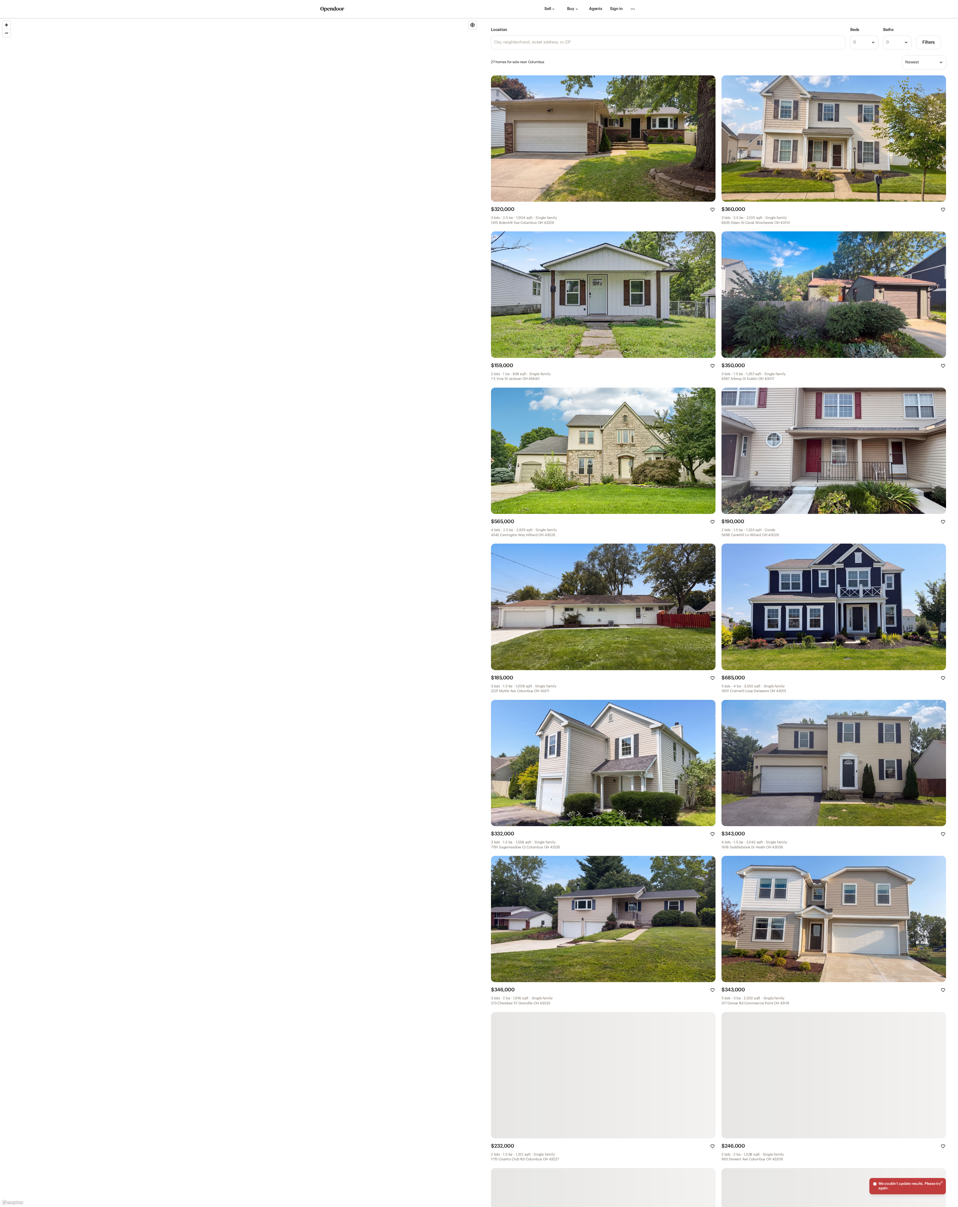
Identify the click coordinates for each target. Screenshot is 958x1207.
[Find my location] (473, 25)
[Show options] (873, 42)
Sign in (616, 9)
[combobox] (864, 42)
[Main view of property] (603, 138)
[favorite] (713, 210)
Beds (854, 30)
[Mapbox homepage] (12, 1203)
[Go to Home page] (332, 9)
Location (499, 30)
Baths (888, 30)
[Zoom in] (6, 25)
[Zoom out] (6, 33)
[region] (239, 612)
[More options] (633, 9)
